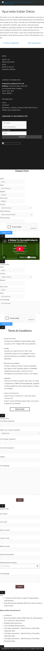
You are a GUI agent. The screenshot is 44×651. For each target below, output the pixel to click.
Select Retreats (5, 211)
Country (2, 204)
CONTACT (5, 105)
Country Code (4, 538)
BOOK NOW (19, 409)
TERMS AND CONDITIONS (11, 110)
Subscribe (22, 137)
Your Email (3, 522)
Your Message (4, 299)
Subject (2, 457)
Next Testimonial (35, 43)
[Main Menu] (40, 2)
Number (2, 191)
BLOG (4, 64)
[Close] (2, 646)
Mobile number (5, 546)
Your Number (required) (7, 439)
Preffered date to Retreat (8, 562)
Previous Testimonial (10, 43)
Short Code (6, 130)
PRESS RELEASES (8, 62)
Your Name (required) (7, 421)
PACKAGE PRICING (8, 69)
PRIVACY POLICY (8, 67)
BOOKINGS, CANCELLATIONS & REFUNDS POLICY (20, 107)
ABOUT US (6, 59)
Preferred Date (5, 218)
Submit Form (6, 232)
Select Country (5, 530)
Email (1, 185)
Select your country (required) (10, 430)
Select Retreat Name (7, 554)
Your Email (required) (7, 448)
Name (2, 178)
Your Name (3, 514)
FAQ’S (4, 102)
